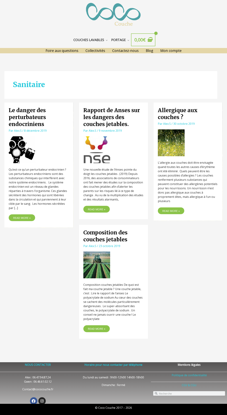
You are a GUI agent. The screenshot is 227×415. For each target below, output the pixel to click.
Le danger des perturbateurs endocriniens (27, 117)
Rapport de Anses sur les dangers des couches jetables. (111, 117)
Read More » (24, 216)
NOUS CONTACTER (38, 365)
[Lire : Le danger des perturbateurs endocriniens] (22, 149)
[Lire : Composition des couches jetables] (96, 265)
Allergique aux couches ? (178, 114)
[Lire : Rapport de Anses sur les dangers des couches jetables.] (96, 149)
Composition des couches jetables (105, 236)
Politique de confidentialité (189, 375)
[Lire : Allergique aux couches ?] (171, 142)
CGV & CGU (189, 385)
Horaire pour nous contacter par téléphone (113, 365)
